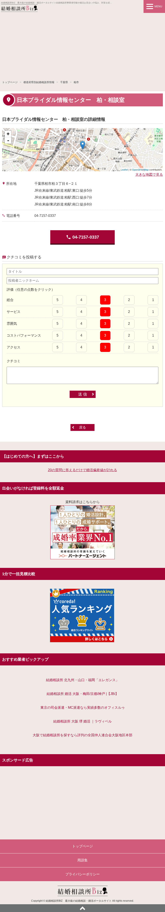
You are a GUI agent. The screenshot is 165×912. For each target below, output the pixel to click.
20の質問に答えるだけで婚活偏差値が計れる (82, 470)
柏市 (76, 82)
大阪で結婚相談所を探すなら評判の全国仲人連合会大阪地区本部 (82, 735)
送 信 (82, 394)
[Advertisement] (82, 45)
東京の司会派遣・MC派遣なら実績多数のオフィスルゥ (82, 707)
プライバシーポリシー (82, 874)
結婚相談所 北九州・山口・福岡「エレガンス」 (82, 680)
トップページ (10, 82)
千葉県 (64, 82)
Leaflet (124, 169)
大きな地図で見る (149, 174)
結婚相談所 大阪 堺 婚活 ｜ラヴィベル (82, 721)
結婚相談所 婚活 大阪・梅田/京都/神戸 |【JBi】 (83, 694)
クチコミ (13, 361)
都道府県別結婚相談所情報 (38, 82)
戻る (82, 427)
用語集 (82, 860)
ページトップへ (82, 908)
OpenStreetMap (140, 169)
